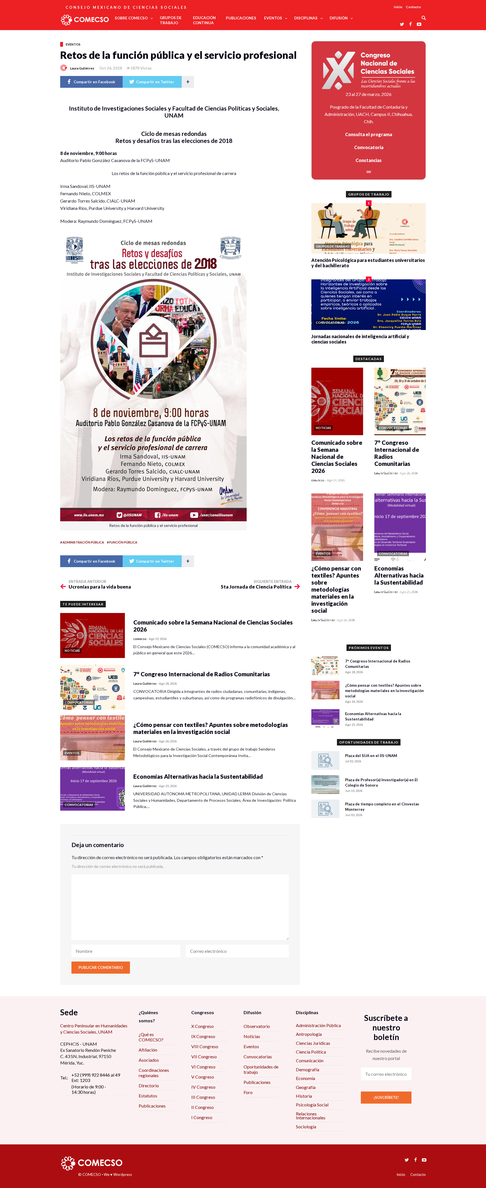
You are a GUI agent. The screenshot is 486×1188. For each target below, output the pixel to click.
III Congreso (203, 1097)
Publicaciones (152, 1105)
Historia (304, 1096)
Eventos (73, 44)
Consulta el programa (368, 134)
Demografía (307, 1069)
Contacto (413, 7)
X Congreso (202, 1026)
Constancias (369, 160)
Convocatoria (368, 147)
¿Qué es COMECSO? (151, 1037)
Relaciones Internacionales (310, 1115)
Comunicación (309, 1060)
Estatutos (148, 1095)
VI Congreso (203, 1066)
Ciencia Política (311, 1051)
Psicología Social (312, 1104)
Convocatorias (258, 1056)
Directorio (149, 1085)
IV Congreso (203, 1087)
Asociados (149, 1060)
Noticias (252, 1036)
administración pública (83, 542)
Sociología (306, 1126)
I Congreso (201, 1117)
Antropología (309, 1034)
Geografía (306, 1087)
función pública (123, 542)
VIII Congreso (204, 1046)
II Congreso (202, 1107)
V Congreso (202, 1076)
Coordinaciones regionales (154, 1072)
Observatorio (257, 1026)
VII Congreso (204, 1056)
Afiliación (148, 1049)
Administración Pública (318, 1025)
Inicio (398, 7)
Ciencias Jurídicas (313, 1043)
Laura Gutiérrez (82, 68)
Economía (305, 1078)
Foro (248, 1092)
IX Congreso (203, 1036)
